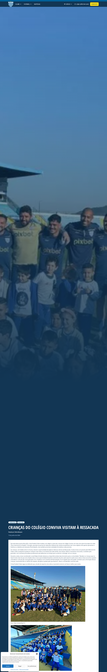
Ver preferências (32, 666)
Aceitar (8, 666)
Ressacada (20, 522)
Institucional (13, 522)
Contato (94, 4)
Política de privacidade (23, 669)
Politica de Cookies (14, 669)
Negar (19, 666)
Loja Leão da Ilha (82, 4)
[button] (37, 654)
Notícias (37, 4)
